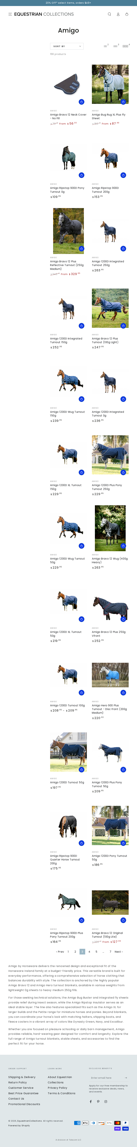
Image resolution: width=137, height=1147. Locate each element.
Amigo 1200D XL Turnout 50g (66, 633)
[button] (109, 14)
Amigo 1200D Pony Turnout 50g (109, 857)
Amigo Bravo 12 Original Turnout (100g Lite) (107, 934)
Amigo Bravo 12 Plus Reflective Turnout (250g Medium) (67, 265)
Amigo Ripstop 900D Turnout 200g (105, 189)
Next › (119, 952)
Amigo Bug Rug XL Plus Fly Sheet (108, 116)
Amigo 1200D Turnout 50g (67, 782)
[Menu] (10, 14)
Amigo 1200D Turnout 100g (67, 705)
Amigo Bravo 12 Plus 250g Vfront (109, 633)
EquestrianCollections (29, 1120)
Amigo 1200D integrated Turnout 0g (108, 413)
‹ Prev (60, 952)
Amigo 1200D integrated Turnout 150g (66, 340)
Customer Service (21, 1088)
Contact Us (16, 1099)
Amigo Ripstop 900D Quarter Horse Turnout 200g (65, 859)
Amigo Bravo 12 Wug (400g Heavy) (110, 560)
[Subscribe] (127, 1078)
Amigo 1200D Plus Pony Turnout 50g (107, 784)
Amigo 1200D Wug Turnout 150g (67, 413)
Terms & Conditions (61, 1093)
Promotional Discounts (24, 1104)
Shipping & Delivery (21, 1077)
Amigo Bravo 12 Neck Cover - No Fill (68, 116)
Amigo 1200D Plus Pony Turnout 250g (107, 487)
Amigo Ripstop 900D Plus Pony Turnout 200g (66, 934)
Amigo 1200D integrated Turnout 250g (108, 263)
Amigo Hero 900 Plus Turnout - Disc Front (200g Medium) (109, 709)
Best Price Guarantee (23, 1093)
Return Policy (17, 1082)
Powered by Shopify (19, 1125)
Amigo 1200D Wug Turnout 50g (67, 560)
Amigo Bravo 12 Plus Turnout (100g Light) (105, 340)
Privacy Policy (57, 1088)
